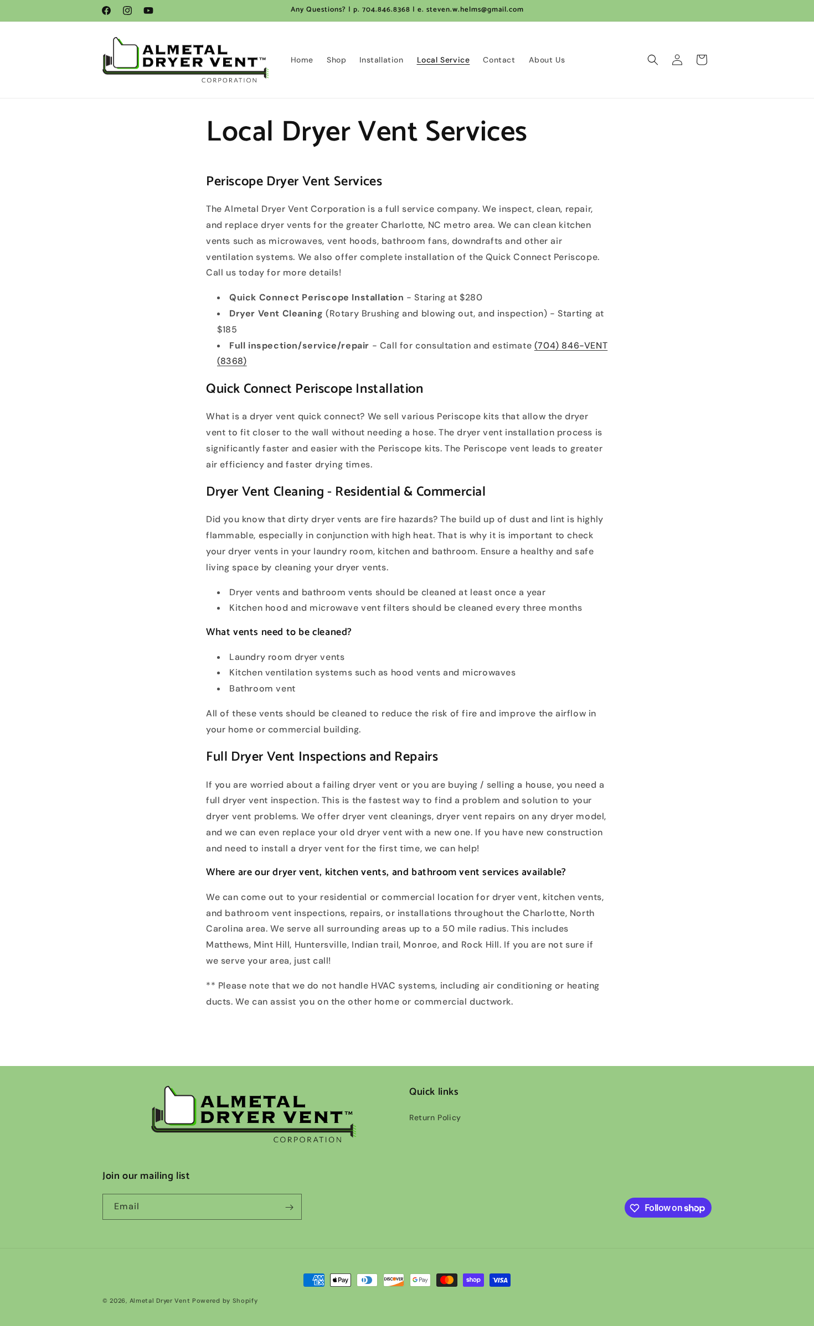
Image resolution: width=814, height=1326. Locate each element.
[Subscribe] (289, 1207)
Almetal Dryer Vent (160, 1300)
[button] (653, 60)
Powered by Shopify (225, 1300)
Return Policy (435, 1118)
